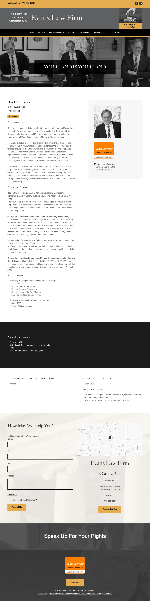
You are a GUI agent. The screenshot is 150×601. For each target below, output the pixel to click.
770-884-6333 (28, 3)
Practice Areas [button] (55, 32)
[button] (148, 594)
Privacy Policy (64, 594)
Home (32, 32)
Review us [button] (75, 582)
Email (10, 464)
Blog (107, 32)
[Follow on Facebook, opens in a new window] (136, 3)
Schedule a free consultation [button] (130, 26)
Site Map (53, 594)
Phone (10, 451)
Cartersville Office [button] (110, 509)
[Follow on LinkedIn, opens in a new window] (141, 3)
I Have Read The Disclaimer (24, 500)
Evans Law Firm (69, 590)
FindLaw (108, 594)
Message (11, 476)
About (40, 32)
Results (71, 32)
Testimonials (84, 32)
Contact (116, 32)
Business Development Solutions (86, 594)
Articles (97, 32)
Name (10, 439)
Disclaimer (12, 495)
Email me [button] (13, 116)
